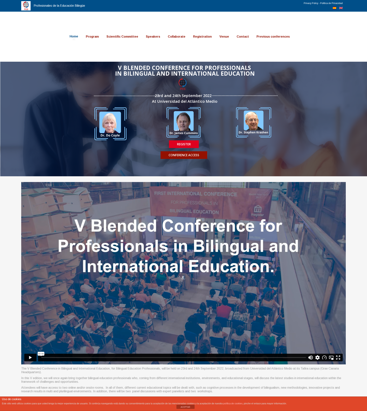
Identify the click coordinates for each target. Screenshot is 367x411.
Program (92, 36)
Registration (202, 36)
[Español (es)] (334, 8)
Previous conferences (273, 36)
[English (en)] (341, 8)
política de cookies (233, 403)
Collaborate (176, 36)
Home (74, 36)
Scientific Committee (122, 36)
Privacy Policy (311, 3)
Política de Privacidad (331, 3)
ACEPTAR (185, 407)
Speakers (153, 36)
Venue (224, 36)
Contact (243, 36)
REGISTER (184, 144)
